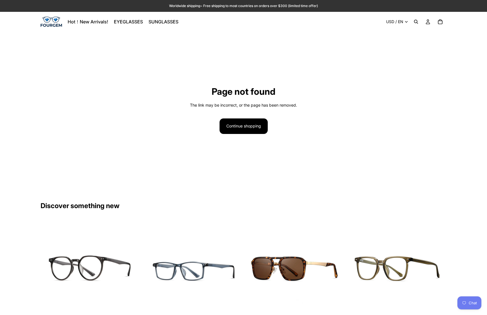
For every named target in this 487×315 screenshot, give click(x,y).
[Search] (416, 22)
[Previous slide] (49, 269)
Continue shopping (243, 126)
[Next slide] (131, 269)
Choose (135, 309)
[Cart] (440, 22)
